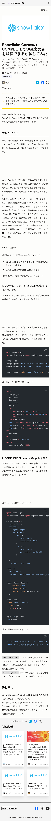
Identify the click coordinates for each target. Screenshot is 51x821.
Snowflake (7, 76)
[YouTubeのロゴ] (48, 808)
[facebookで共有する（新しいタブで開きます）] (42, 82)
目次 (43, 9)
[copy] (45, 350)
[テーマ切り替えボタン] (48, 2)
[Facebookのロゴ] (36, 808)
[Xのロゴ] (42, 808)
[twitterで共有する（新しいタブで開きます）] (47, 82)
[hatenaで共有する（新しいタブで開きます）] (37, 82)
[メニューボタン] (3, 3)
